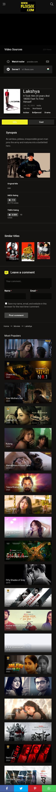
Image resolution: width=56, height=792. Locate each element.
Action (26, 112)
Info (15, 122)
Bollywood (36, 112)
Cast (41, 122)
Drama (47, 112)
